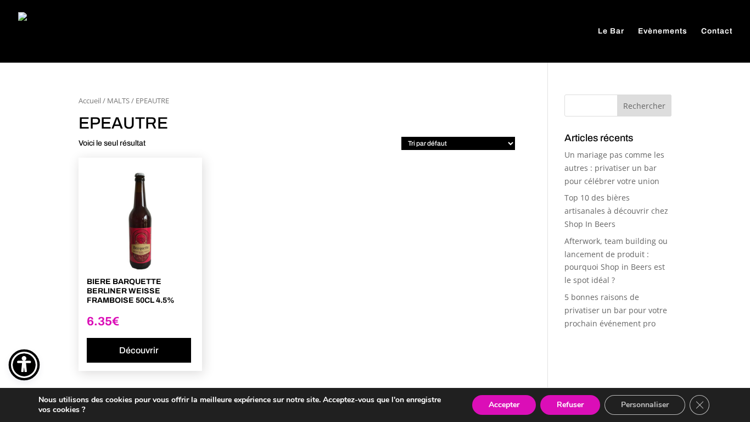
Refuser (570, 404)
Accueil (90, 101)
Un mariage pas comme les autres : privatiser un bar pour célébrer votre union (614, 167)
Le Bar (611, 31)
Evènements (662, 31)
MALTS (118, 101)
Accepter (504, 404)
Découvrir (139, 350)
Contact (716, 31)
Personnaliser (645, 404)
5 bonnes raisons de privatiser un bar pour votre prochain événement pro (615, 310)
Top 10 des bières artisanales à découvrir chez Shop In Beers (616, 210)
